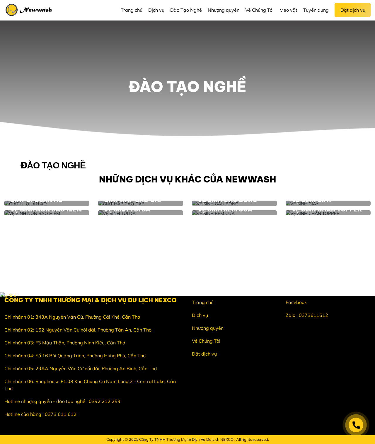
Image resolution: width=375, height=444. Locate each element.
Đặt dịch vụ (204, 354)
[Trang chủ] (30, 10)
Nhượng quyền (208, 328)
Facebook (296, 302)
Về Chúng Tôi (206, 341)
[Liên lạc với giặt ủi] (356, 425)
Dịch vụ (200, 315)
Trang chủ (203, 302)
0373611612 (313, 315)
